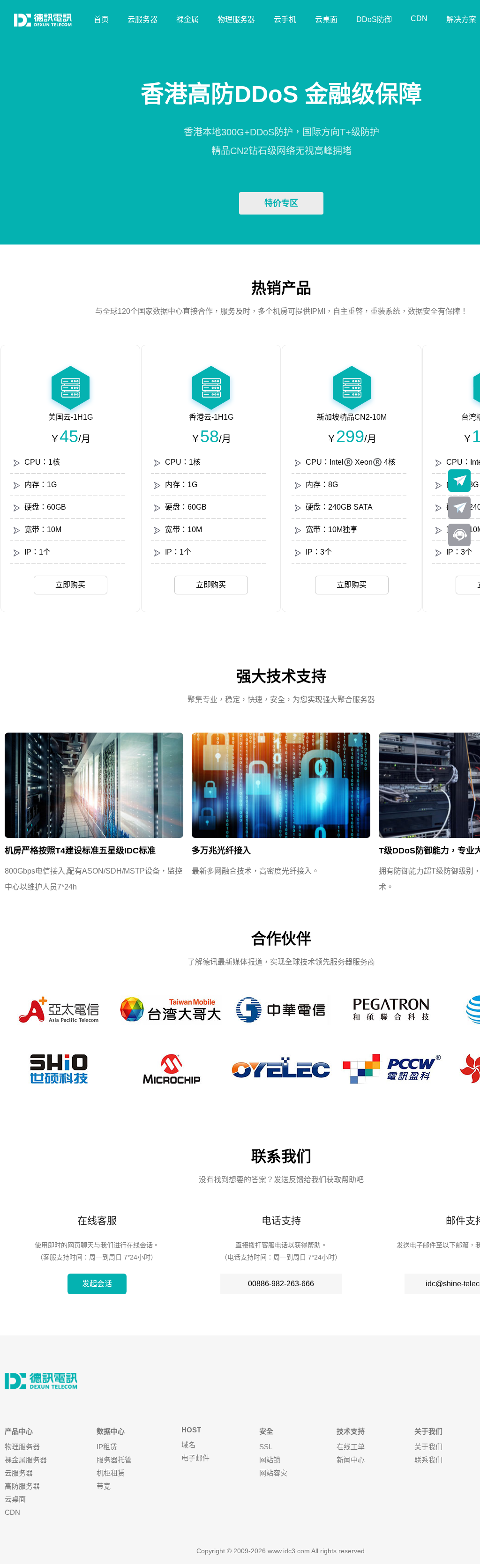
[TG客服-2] (459, 508)
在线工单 (351, 1447)
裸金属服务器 (26, 1460)
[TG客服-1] (459, 480)
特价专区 (281, 203)
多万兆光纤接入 (221, 850)
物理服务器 (236, 19)
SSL (265, 1447)
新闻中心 (351, 1460)
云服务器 (143, 19)
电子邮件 (195, 1458)
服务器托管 (114, 1460)
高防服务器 (22, 1486)
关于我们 (428, 1447)
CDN (419, 18)
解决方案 (461, 19)
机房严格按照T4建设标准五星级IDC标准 (80, 850)
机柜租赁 (111, 1473)
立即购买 (70, 585)
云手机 (285, 19)
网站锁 (269, 1460)
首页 (101, 19)
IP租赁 (107, 1447)
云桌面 (326, 19)
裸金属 (187, 19)
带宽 (104, 1486)
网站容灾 (273, 1473)
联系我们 (428, 1460)
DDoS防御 (374, 19)
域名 (188, 1445)
